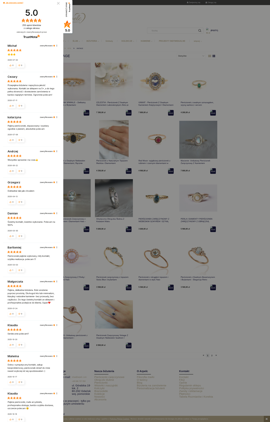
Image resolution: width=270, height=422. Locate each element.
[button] (4, 3)
